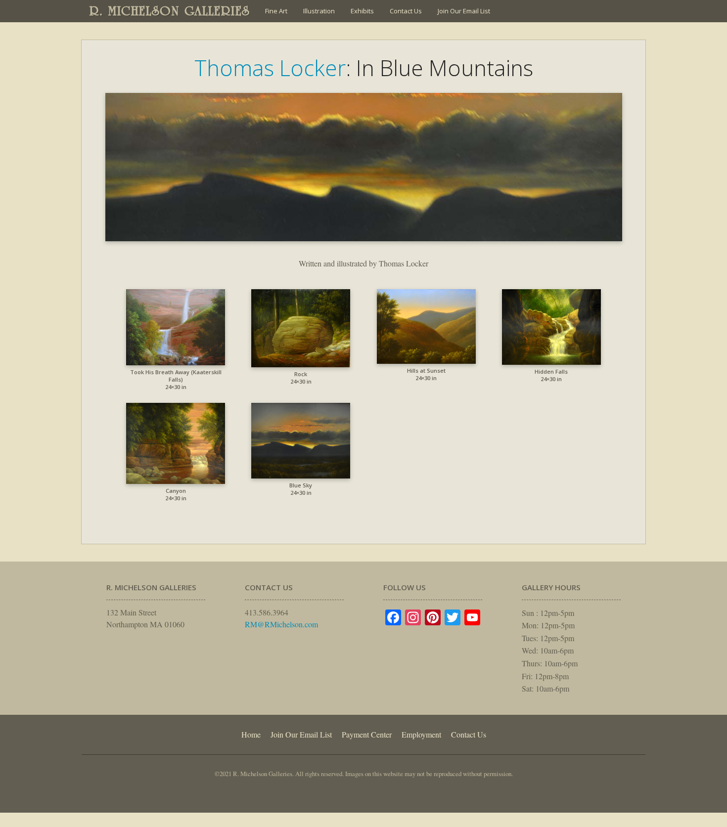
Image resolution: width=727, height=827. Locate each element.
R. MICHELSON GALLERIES (170, 10)
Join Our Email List (464, 10)
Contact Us (406, 10)
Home (251, 734)
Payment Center (367, 734)
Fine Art (276, 10)
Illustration (319, 10)
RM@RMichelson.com (281, 624)
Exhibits (362, 10)
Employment (421, 734)
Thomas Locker (270, 68)
